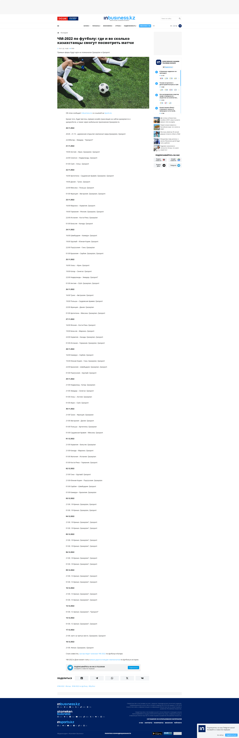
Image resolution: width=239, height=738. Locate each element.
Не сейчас (220, 735)
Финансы (96, 26)
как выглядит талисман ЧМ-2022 (92, 654)
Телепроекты (158, 723)
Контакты (148, 723)
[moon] (176, 26)
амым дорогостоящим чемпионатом (105, 659)
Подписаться (231, 735)
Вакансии (169, 723)
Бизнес (86, 26)
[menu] (58, 26)
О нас (141, 723)
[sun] (171, 26)
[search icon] (180, 18)
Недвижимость (130, 26)
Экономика (107, 26)
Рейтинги (178, 723)
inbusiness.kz (87, 113)
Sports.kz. (108, 113)
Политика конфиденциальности (118, 733)
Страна (118, 26)
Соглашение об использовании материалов (164, 719)
